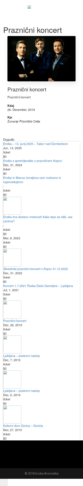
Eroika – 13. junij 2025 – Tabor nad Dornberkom (35, 144)
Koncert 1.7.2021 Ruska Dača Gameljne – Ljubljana (38, 286)
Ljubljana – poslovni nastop (21, 356)
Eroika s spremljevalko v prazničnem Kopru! (32, 161)
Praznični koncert (26, 89)
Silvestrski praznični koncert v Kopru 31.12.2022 (35, 269)
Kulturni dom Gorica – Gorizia (23, 425)
